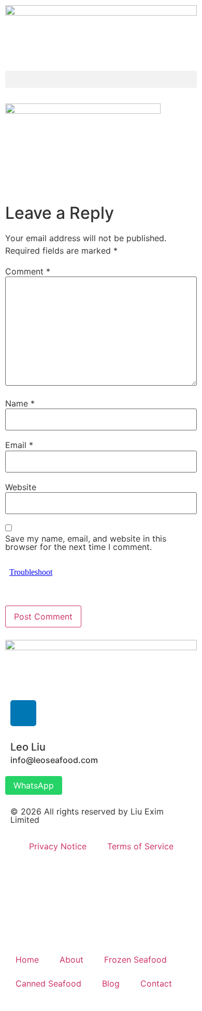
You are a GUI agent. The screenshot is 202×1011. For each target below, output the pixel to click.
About (71, 959)
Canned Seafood (48, 983)
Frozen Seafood (135, 959)
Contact (156, 983)
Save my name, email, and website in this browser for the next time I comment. (85, 542)
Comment (27, 271)
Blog (111, 983)
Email (19, 445)
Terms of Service (140, 846)
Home (27, 959)
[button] (101, 79)
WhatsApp (33, 785)
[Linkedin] (23, 713)
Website (20, 487)
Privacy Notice (57, 846)
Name (20, 403)
